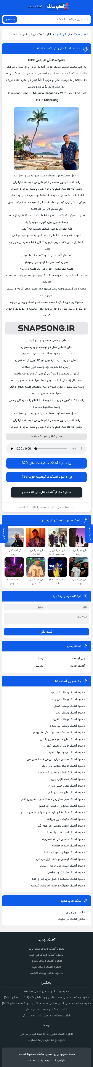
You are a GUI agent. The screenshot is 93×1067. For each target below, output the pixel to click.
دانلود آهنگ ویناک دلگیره (69, 719)
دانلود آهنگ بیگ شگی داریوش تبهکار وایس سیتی (53, 812)
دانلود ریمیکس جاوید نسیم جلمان (47, 1010)
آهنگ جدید (35, 7)
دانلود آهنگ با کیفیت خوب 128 (44, 477)
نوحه (41, 658)
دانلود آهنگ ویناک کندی (69, 706)
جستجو (10, 19)
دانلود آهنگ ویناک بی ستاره (67, 726)
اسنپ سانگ (80, 34)
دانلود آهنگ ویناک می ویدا (68, 699)
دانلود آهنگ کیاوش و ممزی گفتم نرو (61, 773)
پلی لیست (78, 658)
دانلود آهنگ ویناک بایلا (70, 713)
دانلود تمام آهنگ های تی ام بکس (46, 492)
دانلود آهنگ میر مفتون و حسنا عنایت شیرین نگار (53, 799)
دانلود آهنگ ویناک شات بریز (67, 693)
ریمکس (39, 666)
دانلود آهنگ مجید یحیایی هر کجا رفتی (61, 826)
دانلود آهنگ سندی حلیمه (68, 846)
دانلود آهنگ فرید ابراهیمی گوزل (64, 746)
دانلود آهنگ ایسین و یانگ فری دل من (60, 859)
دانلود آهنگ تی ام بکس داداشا (58, 48)
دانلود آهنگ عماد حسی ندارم (66, 786)
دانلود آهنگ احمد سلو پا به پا (66, 832)
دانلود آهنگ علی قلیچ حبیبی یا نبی (62, 739)
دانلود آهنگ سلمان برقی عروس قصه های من (56, 759)
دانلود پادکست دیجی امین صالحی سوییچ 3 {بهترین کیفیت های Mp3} (46, 1003)
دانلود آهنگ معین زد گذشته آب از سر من (46, 1034)
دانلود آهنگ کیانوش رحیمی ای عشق (61, 806)
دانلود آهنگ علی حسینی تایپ (66, 792)
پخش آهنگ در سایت (71, 919)
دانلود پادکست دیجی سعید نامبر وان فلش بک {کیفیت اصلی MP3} (46, 997)
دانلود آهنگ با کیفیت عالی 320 (44, 463)
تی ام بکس (62, 34)
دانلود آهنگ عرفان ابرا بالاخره (66, 752)
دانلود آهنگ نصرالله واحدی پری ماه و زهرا (58, 879)
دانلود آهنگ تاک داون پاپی (68, 779)
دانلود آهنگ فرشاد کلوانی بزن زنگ (63, 766)
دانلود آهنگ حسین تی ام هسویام (63, 839)
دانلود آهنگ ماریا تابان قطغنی (66, 872)
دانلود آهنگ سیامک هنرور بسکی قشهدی (59, 733)
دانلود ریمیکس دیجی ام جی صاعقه (46, 991)
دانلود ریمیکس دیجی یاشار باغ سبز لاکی (46, 1016)
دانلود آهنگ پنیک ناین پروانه (66, 819)
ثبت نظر (46, 632)
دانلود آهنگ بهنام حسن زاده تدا (64, 852)
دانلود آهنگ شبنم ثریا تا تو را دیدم (62, 866)
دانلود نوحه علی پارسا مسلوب (47, 1040)
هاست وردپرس (75, 912)
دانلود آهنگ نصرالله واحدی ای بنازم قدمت (58, 886)
